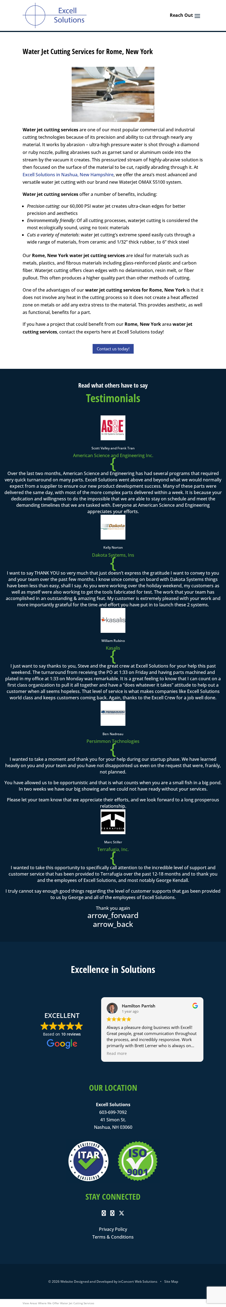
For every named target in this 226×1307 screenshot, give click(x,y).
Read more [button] (117, 1053)
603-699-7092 (113, 1112)
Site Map (171, 1281)
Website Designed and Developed (86, 1281)
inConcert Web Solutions (137, 1281)
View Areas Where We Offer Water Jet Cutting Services (58, 1303)
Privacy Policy (113, 1229)
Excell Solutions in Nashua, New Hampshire (68, 175)
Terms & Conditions (113, 1237)
